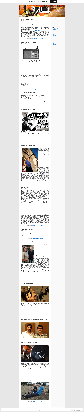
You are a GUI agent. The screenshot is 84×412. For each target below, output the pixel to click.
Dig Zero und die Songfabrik (29, 342)
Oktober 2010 (55, 29)
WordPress (54, 44)
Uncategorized (34, 38)
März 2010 (54, 35)
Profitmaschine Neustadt (28, 145)
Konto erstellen (55, 41)
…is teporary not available (28, 92)
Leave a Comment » (40, 38)
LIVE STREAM (55, 22)
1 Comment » (40, 89)
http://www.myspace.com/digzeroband (27, 380)
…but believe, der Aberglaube (29, 241)
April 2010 (54, 34)
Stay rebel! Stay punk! (27, 229)
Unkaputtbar (24, 187)
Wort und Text (55, 25)
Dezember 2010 (55, 28)
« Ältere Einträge (24, 404)
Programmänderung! (27, 19)
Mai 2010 (54, 33)
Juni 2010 (54, 32)
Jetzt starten (53, 1)
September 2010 (55, 30)
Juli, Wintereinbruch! (27, 283)
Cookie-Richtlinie (48, 410)
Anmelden (54, 42)
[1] (48, 253)
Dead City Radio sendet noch (29, 42)
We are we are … (55, 24)
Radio (54, 38)
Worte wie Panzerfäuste (28, 109)
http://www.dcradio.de (38, 30)
